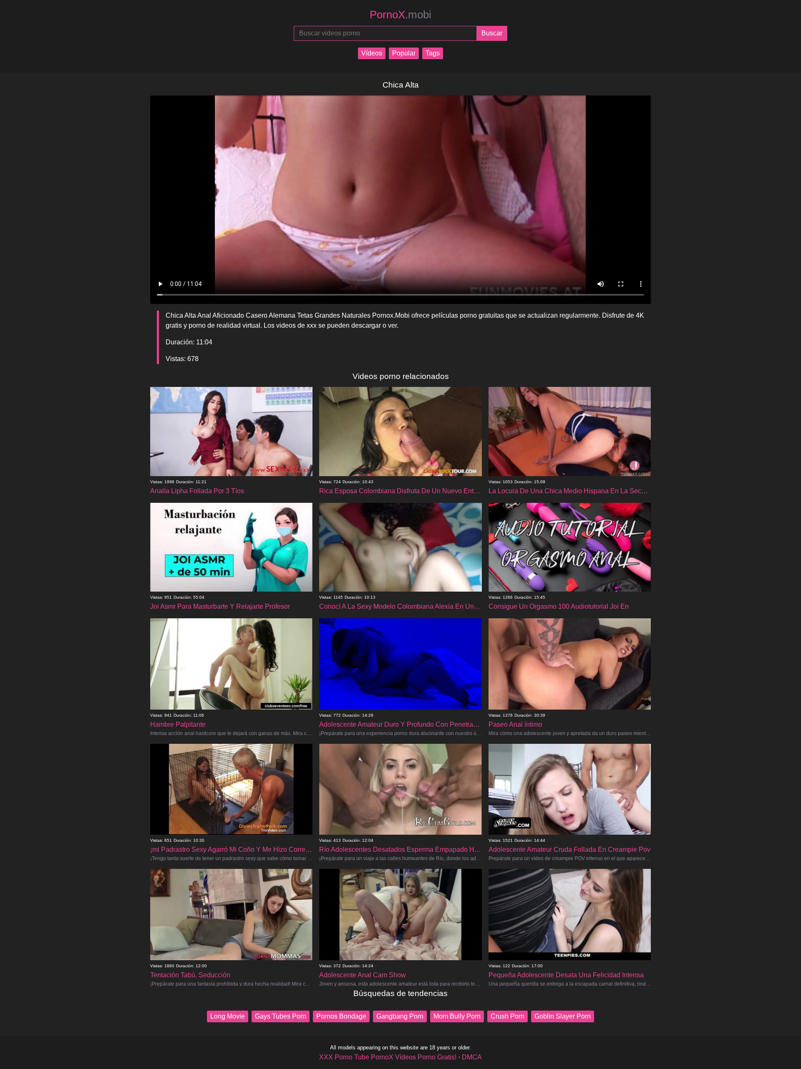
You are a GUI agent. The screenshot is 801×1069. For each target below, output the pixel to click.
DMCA (472, 1057)
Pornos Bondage (341, 1016)
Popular (404, 53)
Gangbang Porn (399, 1016)
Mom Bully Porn (457, 1016)
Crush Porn (507, 1016)
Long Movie (227, 1016)
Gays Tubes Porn (280, 1016)
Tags (433, 53)
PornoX (400, 14)
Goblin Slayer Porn (562, 1016)
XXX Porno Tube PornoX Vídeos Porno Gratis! (387, 1057)
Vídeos (371, 53)
